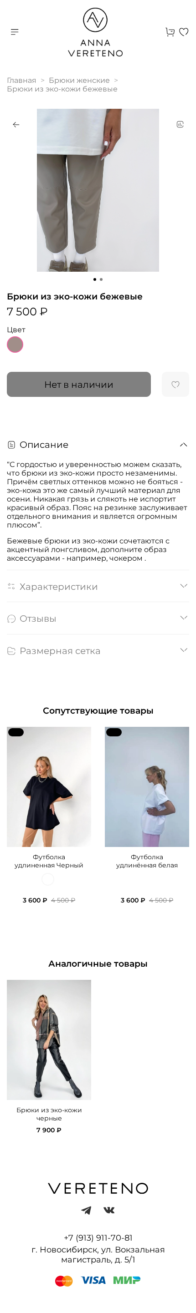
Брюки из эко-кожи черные (49, 1114)
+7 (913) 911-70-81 (98, 1238)
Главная (21, 80)
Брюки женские (79, 80)
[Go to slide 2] (101, 279)
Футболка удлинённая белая (147, 861)
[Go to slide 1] (94, 279)
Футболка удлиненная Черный (49, 861)
